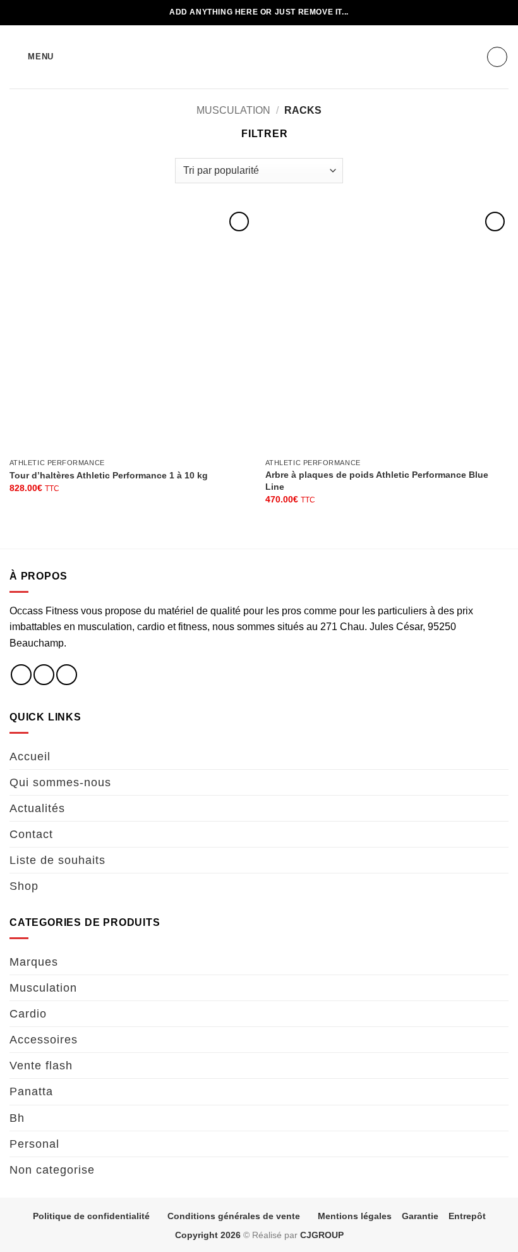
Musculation (233, 110)
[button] (31, 56)
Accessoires (43, 1039)
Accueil (30, 756)
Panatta (31, 1091)
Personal (34, 1144)
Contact (31, 834)
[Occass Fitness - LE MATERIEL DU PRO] (259, 56)
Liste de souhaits (57, 860)
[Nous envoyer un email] (66, 674)
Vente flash (41, 1065)
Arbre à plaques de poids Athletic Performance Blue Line (376, 481)
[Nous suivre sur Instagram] (43, 674)
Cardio (28, 1013)
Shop (24, 886)
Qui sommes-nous (60, 782)
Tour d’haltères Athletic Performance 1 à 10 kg (108, 475)
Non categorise (52, 1170)
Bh (17, 1118)
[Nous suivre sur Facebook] (21, 674)
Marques (33, 962)
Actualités (37, 808)
